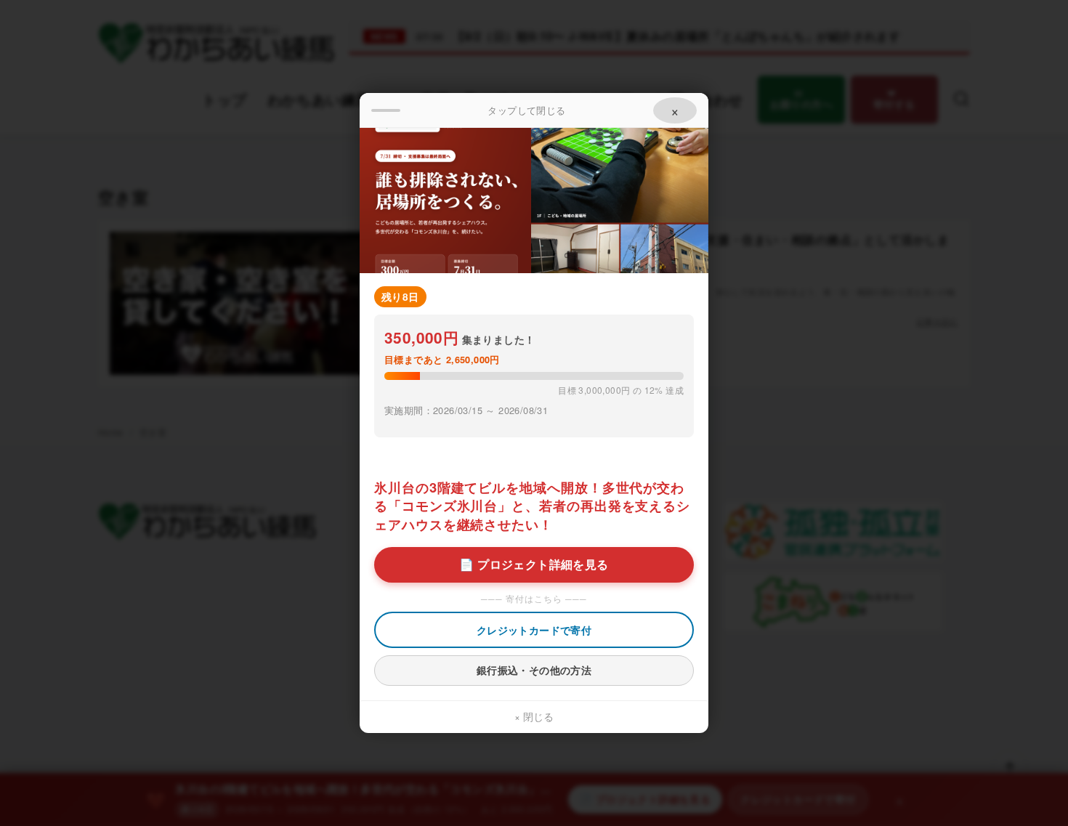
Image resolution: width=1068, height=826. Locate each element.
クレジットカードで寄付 (534, 630)
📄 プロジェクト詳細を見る (533, 564)
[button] (534, 110)
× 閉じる (534, 716)
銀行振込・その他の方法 (534, 670)
